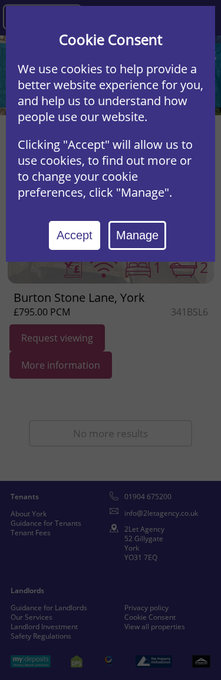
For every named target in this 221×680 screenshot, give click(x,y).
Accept (75, 235)
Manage (137, 235)
